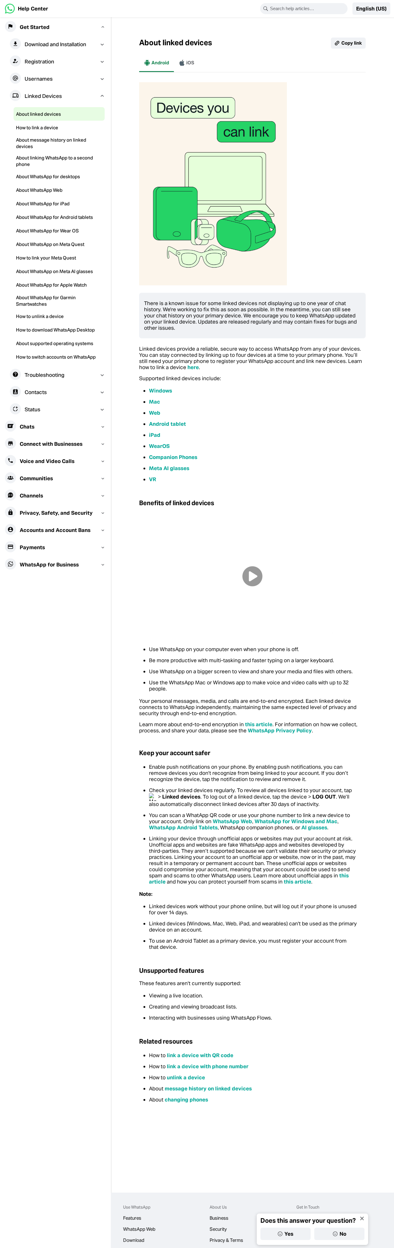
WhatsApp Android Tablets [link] (183, 827)
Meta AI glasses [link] (169, 468)
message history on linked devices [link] (208, 1088)
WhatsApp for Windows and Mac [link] (296, 821)
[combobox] (308, 8)
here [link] (193, 367)
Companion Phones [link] (173, 457)
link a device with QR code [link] (200, 1055)
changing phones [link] (186, 1099)
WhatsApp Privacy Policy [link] (280, 730)
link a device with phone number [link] (207, 1066)
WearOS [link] (159, 446)
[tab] (156, 63)
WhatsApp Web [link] (232, 821)
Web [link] (154, 412)
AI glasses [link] (314, 827)
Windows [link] (160, 390)
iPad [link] (154, 435)
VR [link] (152, 479)
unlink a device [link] (186, 1077)
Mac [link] (154, 401)
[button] (371, 8)
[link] (26, 9)
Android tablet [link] (167, 424)
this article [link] (258, 724)
